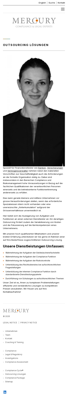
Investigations (11, 358)
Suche (52, 2)
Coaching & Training (14, 342)
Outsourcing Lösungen (15, 374)
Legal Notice (10, 323)
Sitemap (9, 382)
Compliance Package (15, 378)
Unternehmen (11, 331)
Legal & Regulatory (13, 354)
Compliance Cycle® (14, 370)
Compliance (10, 351)
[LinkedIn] (5, 392)
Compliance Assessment (16, 362)
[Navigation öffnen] (62, 9)
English (42, 2)
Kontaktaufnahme (11, 292)
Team (7, 335)
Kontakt (61, 2)
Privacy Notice (28, 323)
